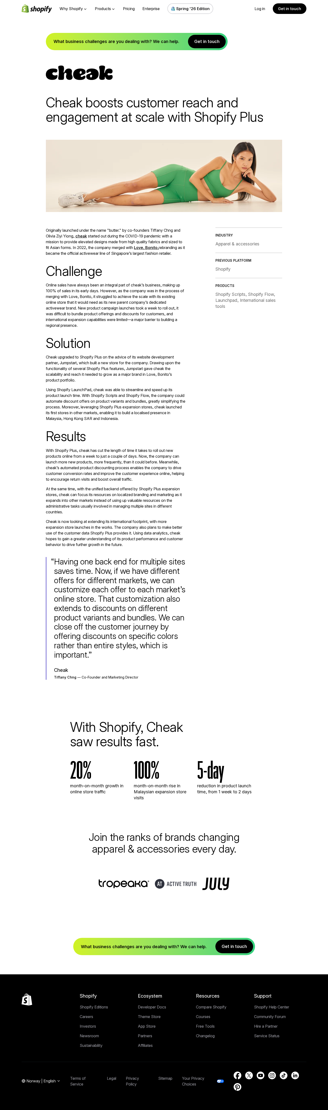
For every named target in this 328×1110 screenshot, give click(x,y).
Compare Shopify (211, 1007)
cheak (81, 236)
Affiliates (145, 1045)
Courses (203, 1016)
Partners (145, 1035)
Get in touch (289, 8)
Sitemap (165, 1078)
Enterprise (151, 8)
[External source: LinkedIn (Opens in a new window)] (295, 1075)
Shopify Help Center (271, 1007)
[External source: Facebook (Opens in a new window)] (237, 1075)
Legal (111, 1078)
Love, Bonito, (146, 247)
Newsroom (89, 1035)
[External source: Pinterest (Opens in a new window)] (237, 1087)
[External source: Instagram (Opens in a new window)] (272, 1075)
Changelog (205, 1035)
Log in (260, 8)
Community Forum (270, 1016)
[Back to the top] (27, 1000)
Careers (86, 1016)
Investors (88, 1026)
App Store (147, 1026)
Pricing (129, 8)
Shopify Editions (94, 1007)
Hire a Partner (266, 1026)
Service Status (266, 1035)
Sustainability (91, 1045)
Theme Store (149, 1016)
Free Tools (205, 1026)
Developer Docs (152, 1007)
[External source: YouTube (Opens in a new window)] (260, 1075)
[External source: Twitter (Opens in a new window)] (249, 1075)
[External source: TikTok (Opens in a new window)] (283, 1075)
